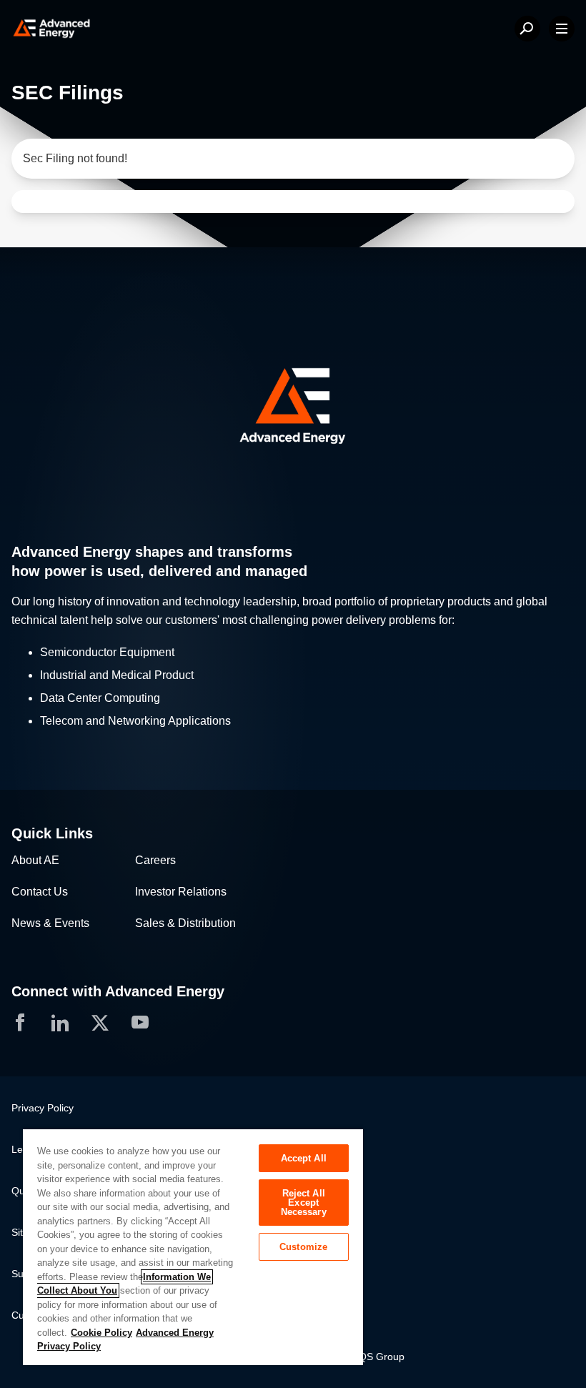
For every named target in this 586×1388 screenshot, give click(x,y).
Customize (303, 1246)
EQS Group (378, 1356)
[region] (193, 1246)
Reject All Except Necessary (304, 1202)
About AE (35, 860)
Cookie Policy (101, 1332)
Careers (155, 860)
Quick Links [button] (52, 833)
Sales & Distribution (185, 923)
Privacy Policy (42, 1108)
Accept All (304, 1158)
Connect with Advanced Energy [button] (117, 991)
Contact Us (39, 892)
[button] (293, 406)
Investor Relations (181, 892)
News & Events (50, 923)
